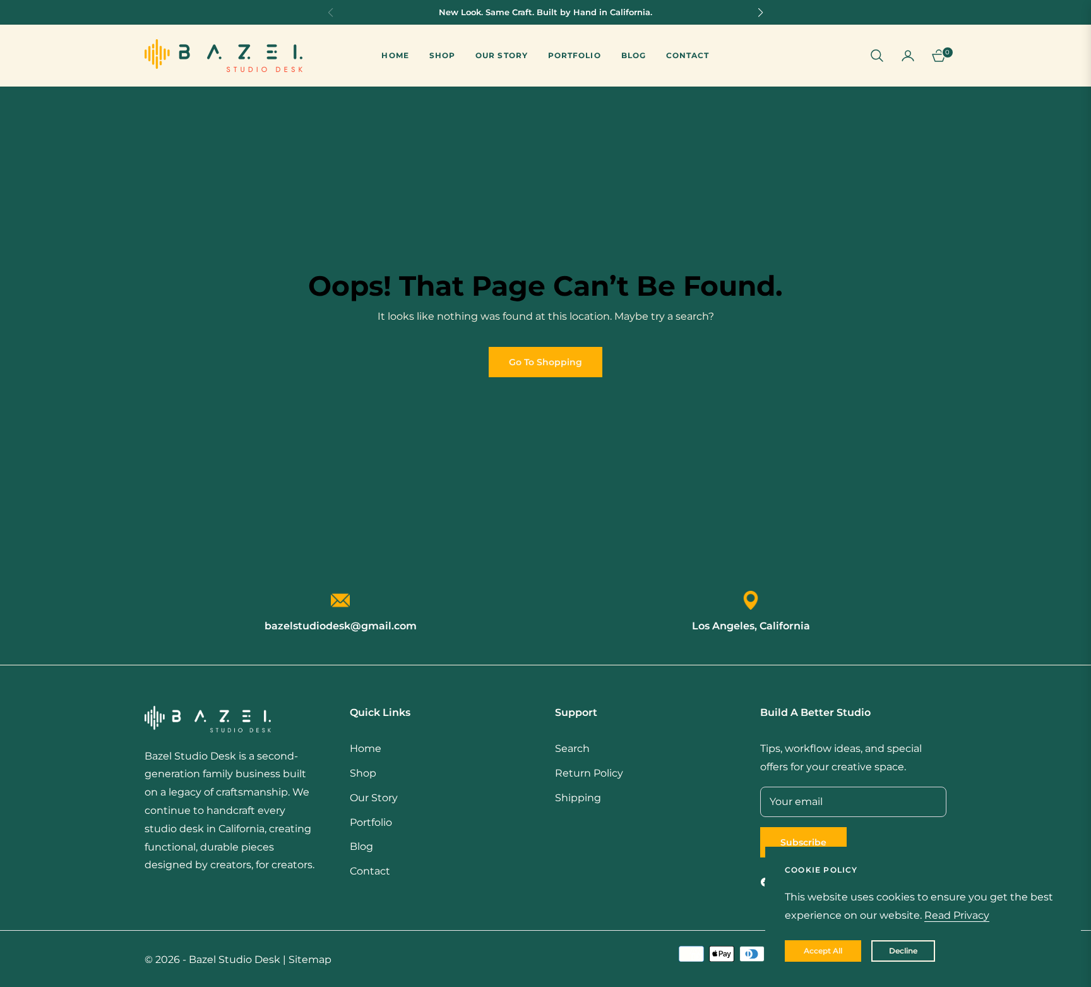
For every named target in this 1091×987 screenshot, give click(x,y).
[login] (908, 55)
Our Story (374, 798)
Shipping (578, 798)
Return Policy (589, 773)
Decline (903, 950)
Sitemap (310, 960)
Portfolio (371, 822)
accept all (823, 950)
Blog (361, 846)
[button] (877, 56)
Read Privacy (956, 915)
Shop (363, 773)
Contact (370, 871)
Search (572, 748)
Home (365, 748)
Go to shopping (545, 362)
